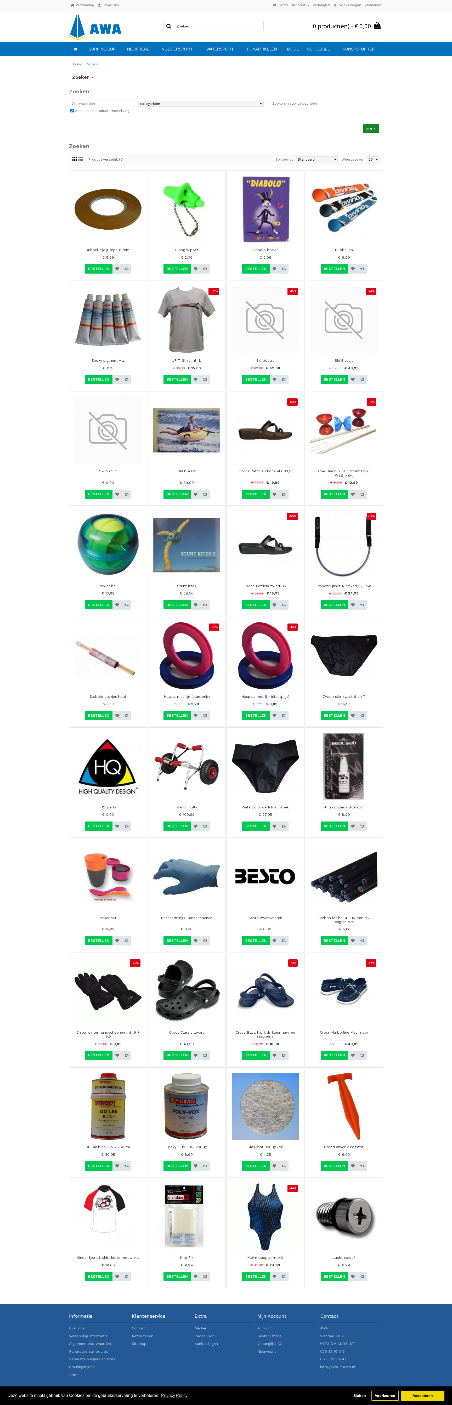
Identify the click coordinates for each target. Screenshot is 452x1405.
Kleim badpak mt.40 (265, 1257)
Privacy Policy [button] (174, 1395)
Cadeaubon (204, 1336)
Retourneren (142, 1336)
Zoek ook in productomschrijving (102, 111)
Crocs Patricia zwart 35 (265, 586)
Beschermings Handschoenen (186, 918)
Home (74, 1375)
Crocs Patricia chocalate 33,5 (265, 471)
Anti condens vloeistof (344, 807)
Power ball (108, 586)
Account (264, 1328)
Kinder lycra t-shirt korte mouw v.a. (108, 1257)
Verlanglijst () (269, 1343)
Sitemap (139, 1343)
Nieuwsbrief (267, 1351)
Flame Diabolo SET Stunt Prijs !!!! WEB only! (344, 473)
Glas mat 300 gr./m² (265, 1147)
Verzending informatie (88, 1336)
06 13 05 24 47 (333, 1359)
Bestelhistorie (269, 1336)
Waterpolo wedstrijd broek (265, 807)
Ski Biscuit (344, 360)
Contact (139, 1328)
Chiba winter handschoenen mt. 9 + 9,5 (108, 1034)
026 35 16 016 (332, 1351)
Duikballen (344, 250)
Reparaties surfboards (88, 1351)
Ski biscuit (265, 360)
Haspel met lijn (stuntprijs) (187, 696)
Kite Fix (186, 1257)
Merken (201, 1328)
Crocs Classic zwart (186, 1032)
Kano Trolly (187, 807)
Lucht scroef (343, 1257)
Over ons (76, 1328)
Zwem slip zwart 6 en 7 (344, 696)
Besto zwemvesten (265, 918)
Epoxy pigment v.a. (108, 360)
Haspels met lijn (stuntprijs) (265, 696)
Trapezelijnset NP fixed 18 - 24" (344, 586)
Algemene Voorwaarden (90, 1343)
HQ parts (108, 807)
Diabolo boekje (265, 250)
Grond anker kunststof (344, 1147)
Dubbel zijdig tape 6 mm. (108, 250)
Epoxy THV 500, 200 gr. (187, 1147)
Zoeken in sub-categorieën (294, 103)
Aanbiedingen (206, 1343)
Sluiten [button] (359, 1395)
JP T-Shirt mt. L (186, 360)
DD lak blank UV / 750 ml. (108, 1147)
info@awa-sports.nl (337, 1367)
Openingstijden (82, 1367)
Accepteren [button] (423, 1395)
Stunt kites (186, 586)
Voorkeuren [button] (385, 1395)
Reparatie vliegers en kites (92, 1359)
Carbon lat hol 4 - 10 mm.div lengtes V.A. (343, 920)
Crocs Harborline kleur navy (344, 1032)
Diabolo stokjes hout (108, 696)
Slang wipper (186, 250)
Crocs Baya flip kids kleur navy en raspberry (265, 1034)
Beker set (108, 918)
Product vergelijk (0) (106, 159)
